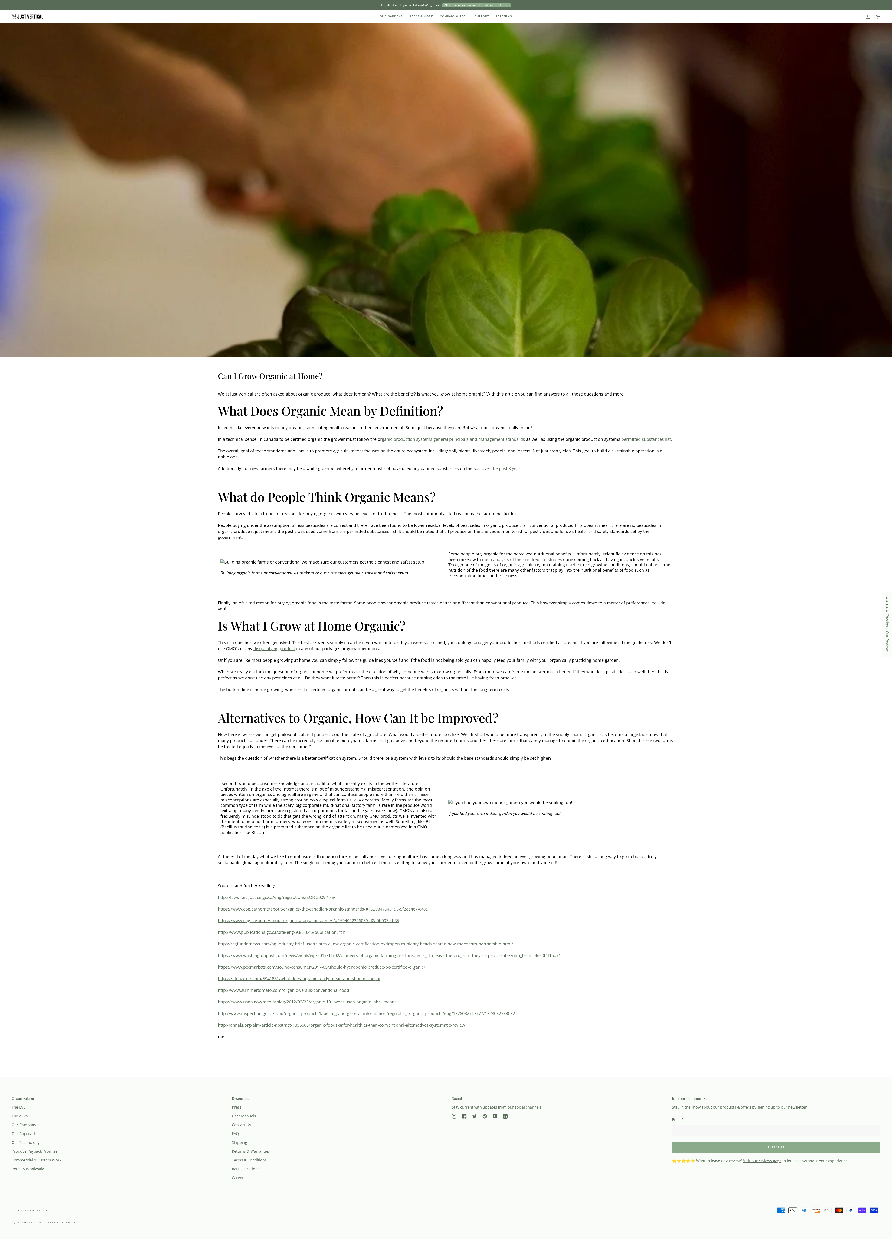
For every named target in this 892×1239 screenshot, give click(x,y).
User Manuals (244, 1116)
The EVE (19, 1107)
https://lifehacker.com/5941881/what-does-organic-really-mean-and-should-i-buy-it (299, 978)
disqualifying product (274, 648)
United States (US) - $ (32, 1210)
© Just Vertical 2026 (27, 1222)
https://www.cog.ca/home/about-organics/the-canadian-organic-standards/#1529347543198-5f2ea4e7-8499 (323, 909)
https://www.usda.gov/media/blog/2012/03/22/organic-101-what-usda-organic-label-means (307, 1002)
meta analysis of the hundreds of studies (522, 559)
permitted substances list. (646, 439)
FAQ (235, 1133)
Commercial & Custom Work (36, 1160)
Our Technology (25, 1142)
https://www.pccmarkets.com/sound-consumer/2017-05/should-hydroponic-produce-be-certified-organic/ (321, 967)
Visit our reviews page (762, 1160)
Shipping (239, 1142)
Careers (239, 1177)
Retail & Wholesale (28, 1168)
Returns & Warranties (251, 1151)
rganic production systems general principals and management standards (452, 439)
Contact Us (241, 1124)
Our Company (24, 1124)
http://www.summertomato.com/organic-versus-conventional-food (283, 990)
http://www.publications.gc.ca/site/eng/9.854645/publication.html (282, 932)
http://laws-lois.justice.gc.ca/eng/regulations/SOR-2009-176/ (276, 897)
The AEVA (20, 1116)
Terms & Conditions (249, 1160)
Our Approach (24, 1133)
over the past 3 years (502, 468)
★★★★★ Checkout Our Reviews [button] (887, 624)
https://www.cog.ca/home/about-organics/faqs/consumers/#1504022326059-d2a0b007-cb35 (308, 920)
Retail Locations (245, 1168)
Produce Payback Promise (34, 1151)
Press (237, 1107)
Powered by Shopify (62, 1222)
